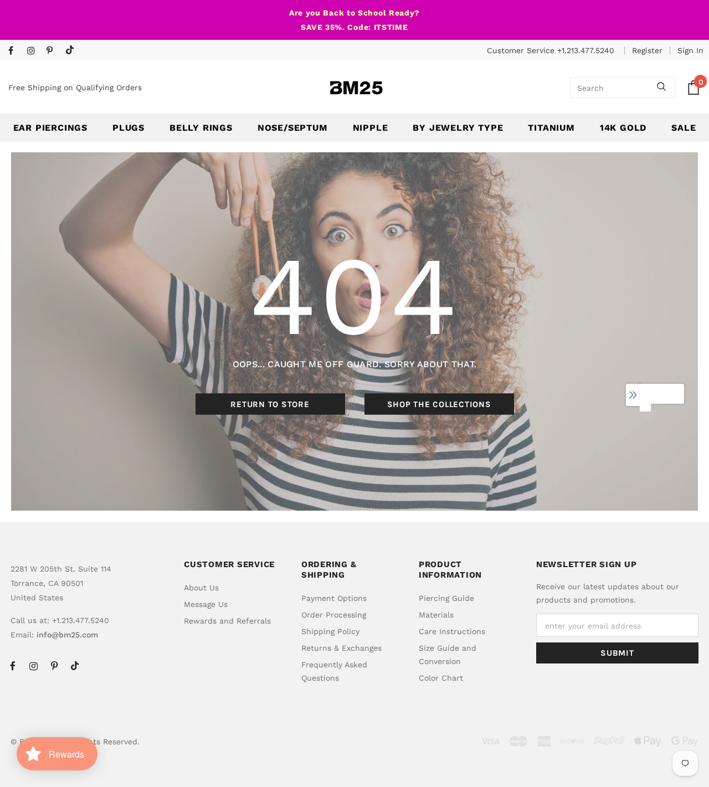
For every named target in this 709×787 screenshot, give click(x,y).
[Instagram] (34, 51)
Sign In (690, 50)
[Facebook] (15, 51)
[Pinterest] (53, 51)
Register (647, 50)
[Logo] (356, 88)
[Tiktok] (72, 51)
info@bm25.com (67, 634)
